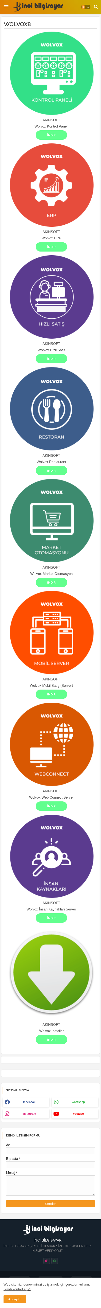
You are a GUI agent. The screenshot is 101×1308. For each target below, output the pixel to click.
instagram (29, 1113)
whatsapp (78, 1102)
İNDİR (51, 135)
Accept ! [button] (15, 1299)
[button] (85, 7)
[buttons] (46, 1261)
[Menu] (6, 7)
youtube (78, 1113)
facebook (29, 1102)
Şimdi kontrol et (15, 1289)
